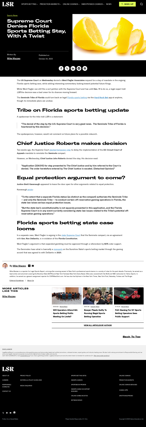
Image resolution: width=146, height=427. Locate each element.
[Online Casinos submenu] (79, 4)
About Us (30, 281)
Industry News (95, 306)
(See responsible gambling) (102, 355)
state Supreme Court (70, 235)
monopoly (58, 249)
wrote (30, 189)
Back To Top (131, 336)
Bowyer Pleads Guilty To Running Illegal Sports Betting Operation (95, 313)
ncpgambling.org (25, 355)
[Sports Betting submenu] (37, 4)
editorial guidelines (17, 281)
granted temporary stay (60, 150)
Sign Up (128, 4)
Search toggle (141, 4)
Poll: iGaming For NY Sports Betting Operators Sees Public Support (128, 313)
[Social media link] (61, 68)
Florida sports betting (77, 97)
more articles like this (15, 289)
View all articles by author (98, 325)
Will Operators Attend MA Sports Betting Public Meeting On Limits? (65, 313)
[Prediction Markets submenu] (60, 4)
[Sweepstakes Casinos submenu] (103, 4)
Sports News (12, 15)
